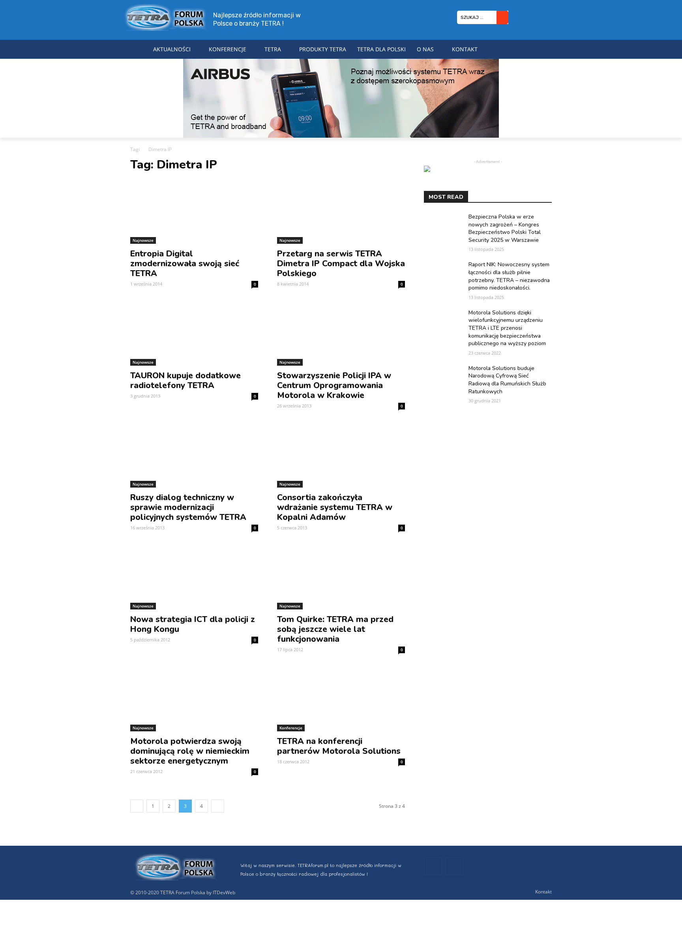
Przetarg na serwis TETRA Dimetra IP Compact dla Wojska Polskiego (341, 263)
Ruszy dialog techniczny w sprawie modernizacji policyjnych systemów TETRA (188, 507)
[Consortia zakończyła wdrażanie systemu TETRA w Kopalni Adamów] (341, 456)
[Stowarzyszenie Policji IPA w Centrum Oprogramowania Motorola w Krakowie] (341, 334)
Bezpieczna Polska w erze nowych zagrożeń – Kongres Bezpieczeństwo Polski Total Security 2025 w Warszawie (504, 228)
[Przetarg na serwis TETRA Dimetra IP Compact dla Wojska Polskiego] (341, 212)
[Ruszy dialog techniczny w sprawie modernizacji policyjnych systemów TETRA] (194, 456)
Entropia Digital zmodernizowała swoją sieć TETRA (184, 263)
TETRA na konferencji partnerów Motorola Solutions (339, 746)
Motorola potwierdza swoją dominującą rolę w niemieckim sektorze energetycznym (189, 751)
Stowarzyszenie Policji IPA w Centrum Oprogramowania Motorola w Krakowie (334, 385)
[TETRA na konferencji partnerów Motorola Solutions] (341, 699)
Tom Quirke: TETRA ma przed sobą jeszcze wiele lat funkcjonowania (335, 629)
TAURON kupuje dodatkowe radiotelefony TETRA (185, 380)
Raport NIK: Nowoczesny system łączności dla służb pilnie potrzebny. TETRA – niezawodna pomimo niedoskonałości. (509, 276)
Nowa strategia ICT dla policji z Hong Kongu (192, 624)
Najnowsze (143, 240)
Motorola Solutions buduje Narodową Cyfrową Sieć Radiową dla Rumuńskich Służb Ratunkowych (507, 379)
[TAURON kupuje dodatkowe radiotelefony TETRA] (194, 334)
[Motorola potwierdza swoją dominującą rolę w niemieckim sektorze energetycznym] (194, 699)
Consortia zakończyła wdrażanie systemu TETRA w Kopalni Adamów (334, 507)
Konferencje (290, 728)
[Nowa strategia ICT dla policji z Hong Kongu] (194, 577)
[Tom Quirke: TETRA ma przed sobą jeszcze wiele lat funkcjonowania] (341, 577)
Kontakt (543, 891)
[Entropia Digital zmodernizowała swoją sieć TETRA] (194, 212)
